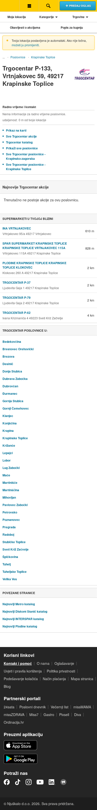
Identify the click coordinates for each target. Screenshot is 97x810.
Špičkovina (10, 557)
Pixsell (64, 714)
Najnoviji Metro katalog (18, 604)
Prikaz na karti (16, 130)
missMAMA (82, 706)
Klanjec (7, 416)
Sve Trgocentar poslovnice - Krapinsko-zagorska (26, 156)
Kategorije (46, 17)
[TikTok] (18, 782)
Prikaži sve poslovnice (22, 148)
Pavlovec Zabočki (15, 505)
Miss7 (34, 714)
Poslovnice (17, 57)
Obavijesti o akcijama (25, 27)
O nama (43, 663)
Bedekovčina (11, 341)
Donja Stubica (12, 371)
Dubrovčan (10, 386)
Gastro (49, 714)
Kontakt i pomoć (18, 663)
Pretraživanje (48, 5)
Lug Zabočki (11, 467)
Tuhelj (6, 564)
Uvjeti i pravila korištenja (23, 671)
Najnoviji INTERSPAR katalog (23, 619)
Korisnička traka (29, 5)
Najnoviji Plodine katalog (19, 626)
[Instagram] (29, 782)
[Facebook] (7, 782)
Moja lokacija (16, 17)
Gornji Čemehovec (15, 408)
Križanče (8, 445)
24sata (9, 706)
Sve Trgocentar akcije (21, 136)
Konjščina (9, 423)
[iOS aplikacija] (20, 745)
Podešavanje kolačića (21, 678)
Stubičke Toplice (14, 542)
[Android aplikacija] (20, 759)
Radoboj (8, 534)
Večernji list (59, 706)
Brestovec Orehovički (18, 349)
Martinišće (9, 482)
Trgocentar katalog (19, 142)
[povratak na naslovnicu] (9, 5)
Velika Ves (9, 579)
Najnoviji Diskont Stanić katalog (24, 611)
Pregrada (9, 527)
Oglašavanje (64, 663)
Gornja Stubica (12, 401)
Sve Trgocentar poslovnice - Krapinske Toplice (26, 166)
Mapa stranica (82, 678)
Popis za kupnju (72, 27)
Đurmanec (9, 393)
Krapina (8, 430)
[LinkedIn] (51, 782)
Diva (77, 714)
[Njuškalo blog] (63, 782)
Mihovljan (9, 497)
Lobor (6, 460)
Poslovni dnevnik (32, 706)
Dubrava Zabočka (15, 378)
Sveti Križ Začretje (15, 549)
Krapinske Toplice (43, 57)
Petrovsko (9, 512)
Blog (7, 686)
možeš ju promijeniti (25, 45)
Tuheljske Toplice (14, 571)
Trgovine (78, 17)
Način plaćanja (54, 678)
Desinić (7, 364)
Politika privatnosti (61, 671)
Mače (6, 475)
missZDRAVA (14, 714)
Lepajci (7, 453)
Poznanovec (11, 519)
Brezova (8, 356)
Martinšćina (10, 490)
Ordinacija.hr (14, 722)
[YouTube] (40, 782)
